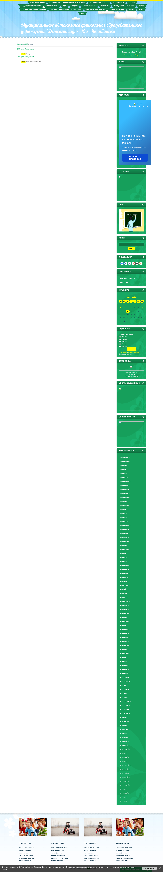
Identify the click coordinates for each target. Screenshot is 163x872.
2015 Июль (123, 517)
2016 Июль (123, 561)
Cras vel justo (24, 853)
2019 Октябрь (124, 665)
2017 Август (124, 597)
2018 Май (123, 625)
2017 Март (123, 581)
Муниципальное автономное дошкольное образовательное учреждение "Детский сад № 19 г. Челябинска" (81, 28)
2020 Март (123, 685)
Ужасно (124, 346)
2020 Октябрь (125, 705)
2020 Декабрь (125, 713)
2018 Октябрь (124, 629)
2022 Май (123, 761)
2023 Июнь (124, 801)
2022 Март (123, 753)
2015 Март (123, 501)
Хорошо (124, 339)
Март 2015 (131, 297)
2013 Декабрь (125, 457)
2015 (26, 44)
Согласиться (149, 868)
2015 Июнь (123, 513)
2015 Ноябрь (124, 529)
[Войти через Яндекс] (133, 263)
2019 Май (123, 657)
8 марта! (29, 54)
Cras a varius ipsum (26, 855)
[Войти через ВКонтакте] (125, 263)
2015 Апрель (124, 505)
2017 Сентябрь (125, 601)
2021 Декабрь (125, 745)
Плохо (124, 344)
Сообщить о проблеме (135, 157)
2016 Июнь (123, 557)
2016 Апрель (124, 549)
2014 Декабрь (125, 493)
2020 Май (123, 693)
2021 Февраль (125, 721)
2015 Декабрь (125, 533)
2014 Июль (123, 473)
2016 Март (123, 545)
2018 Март (123, 617)
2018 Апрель (124, 621)
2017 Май (123, 589)
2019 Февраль (125, 645)
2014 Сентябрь (125, 481)
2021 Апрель (124, 729)
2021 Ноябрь (124, 741)
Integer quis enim (25, 850)
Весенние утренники (33, 61)
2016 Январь (124, 537)
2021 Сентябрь (125, 737)
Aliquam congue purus (27, 858)
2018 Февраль (125, 613)
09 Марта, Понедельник (25, 49)
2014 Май (123, 469)
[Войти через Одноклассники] (140, 263)
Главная (20, 44)
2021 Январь (124, 717)
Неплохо (124, 341)
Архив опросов (133, 352)
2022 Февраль (125, 749)
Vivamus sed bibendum (26, 848)
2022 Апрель (124, 757)
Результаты (123, 352)
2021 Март (123, 725)
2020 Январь (124, 677)
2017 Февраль (124, 577)
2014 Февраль (125, 461)
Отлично (124, 337)
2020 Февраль (125, 681)
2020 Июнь (124, 697)
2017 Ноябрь (124, 609)
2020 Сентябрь (125, 701)
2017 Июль (123, 593)
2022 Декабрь (125, 777)
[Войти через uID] (122, 263)
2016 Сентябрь (125, 565)
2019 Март (123, 649)
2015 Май (123, 509)
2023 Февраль (125, 785)
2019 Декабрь (125, 673)
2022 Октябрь (125, 769)
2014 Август (124, 477)
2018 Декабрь (125, 637)
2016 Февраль (125, 541)
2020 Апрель (124, 689)
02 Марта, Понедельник (25, 57)
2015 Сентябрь (125, 525)
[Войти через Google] (137, 263)
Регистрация (129, 55)
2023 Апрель (124, 793)
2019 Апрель (124, 653)
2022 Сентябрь (125, 765)
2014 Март (123, 465)
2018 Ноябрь (124, 633)
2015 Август (124, 521)
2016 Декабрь (125, 573)
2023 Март (123, 789)
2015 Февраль (125, 497)
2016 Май (123, 553)
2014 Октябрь (124, 485)
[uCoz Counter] (131, 368)
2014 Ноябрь (124, 489)
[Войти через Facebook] (129, 263)
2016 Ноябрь (124, 569)
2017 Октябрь (124, 605)
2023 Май (123, 797)
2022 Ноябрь (124, 773)
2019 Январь (124, 641)
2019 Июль (123, 661)
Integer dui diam (25, 861)
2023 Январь (124, 781)
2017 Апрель (124, 585)
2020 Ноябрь (124, 709)
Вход (136, 55)
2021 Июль (123, 733)
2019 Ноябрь (124, 669)
